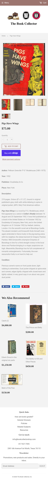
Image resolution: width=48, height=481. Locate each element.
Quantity (5, 135)
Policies (24, 423)
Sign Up (42, 466)
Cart (44, 3)
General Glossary (24, 420)
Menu (6, 3)
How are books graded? (24, 417)
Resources (24, 430)
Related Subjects (24, 427)
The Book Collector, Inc (24, 477)
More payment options (11, 159)
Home (3, 36)
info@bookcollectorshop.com (24, 439)
